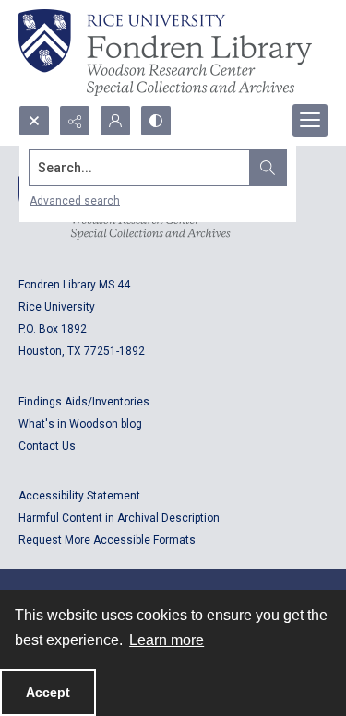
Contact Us (47, 446)
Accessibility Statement (79, 495)
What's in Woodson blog (80, 423)
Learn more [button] (166, 640)
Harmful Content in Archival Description (119, 517)
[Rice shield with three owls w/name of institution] (165, 52)
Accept (48, 692)
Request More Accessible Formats (107, 540)
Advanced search (75, 200)
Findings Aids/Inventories (83, 401)
